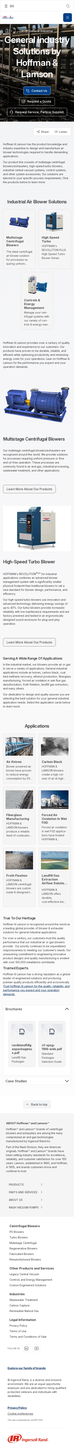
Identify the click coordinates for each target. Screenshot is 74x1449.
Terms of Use (17, 1331)
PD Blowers (16, 1231)
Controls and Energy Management (30, 1279)
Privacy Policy (18, 1325)
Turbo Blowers (18, 1237)
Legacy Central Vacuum (24, 1274)
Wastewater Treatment (23, 1299)
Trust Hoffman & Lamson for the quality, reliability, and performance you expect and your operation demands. (36, 990)
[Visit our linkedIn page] (26, 1348)
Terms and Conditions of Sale (27, 1336)
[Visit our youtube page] (36, 1348)
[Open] (67, 17)
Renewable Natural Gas (24, 1311)
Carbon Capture (19, 1305)
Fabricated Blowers (21, 1254)
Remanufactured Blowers (25, 1259)
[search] (68, 6)
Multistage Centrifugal (23, 1243)
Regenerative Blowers (23, 1248)
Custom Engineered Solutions (27, 1285)
